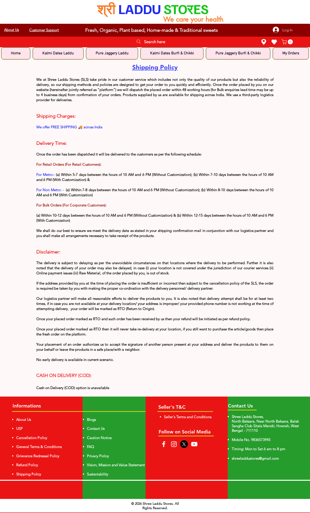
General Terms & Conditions (39, 446)
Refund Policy (27, 465)
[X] (184, 444)
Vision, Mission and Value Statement (116, 465)
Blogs (91, 419)
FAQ (90, 446)
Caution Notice (99, 437)
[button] (288, 41)
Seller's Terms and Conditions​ (187, 417)
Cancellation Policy (31, 437)
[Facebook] (164, 444)
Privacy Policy (98, 456)
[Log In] (308, 23)
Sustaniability (97, 474)
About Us (23, 419)
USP (19, 428)
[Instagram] (174, 444)
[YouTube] (194, 444)
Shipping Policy (28, 474)
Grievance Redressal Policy (37, 456)
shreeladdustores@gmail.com (255, 458)
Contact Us (96, 428)
